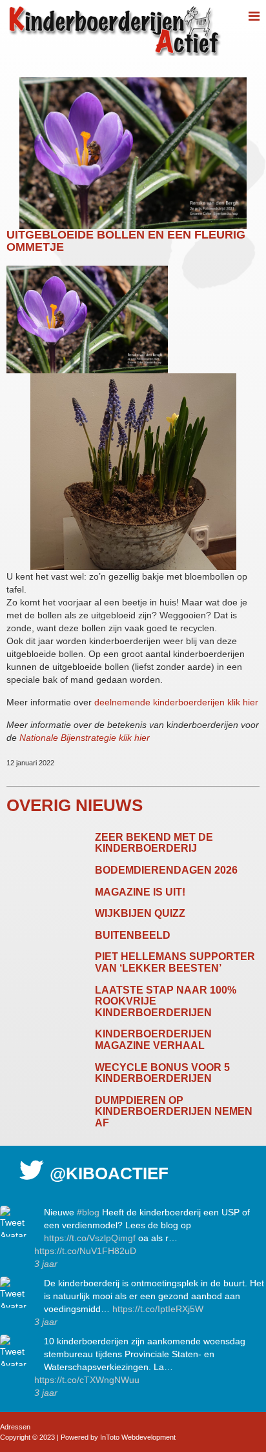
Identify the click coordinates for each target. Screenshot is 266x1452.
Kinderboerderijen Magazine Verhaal (153, 1039)
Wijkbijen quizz (140, 913)
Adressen (15, 1427)
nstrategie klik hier (113, 737)
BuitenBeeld (132, 935)
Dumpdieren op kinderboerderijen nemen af (173, 1111)
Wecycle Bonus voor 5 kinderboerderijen (162, 1073)
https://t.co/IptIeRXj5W (157, 1309)
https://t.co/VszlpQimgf (90, 1238)
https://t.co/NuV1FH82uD (85, 1251)
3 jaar (45, 1264)
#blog (88, 1212)
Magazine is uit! (140, 892)
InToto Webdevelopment (138, 1437)
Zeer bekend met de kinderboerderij (154, 843)
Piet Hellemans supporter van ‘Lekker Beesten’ (175, 962)
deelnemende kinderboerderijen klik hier (176, 702)
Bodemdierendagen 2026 (166, 870)
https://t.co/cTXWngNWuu (86, 1380)
